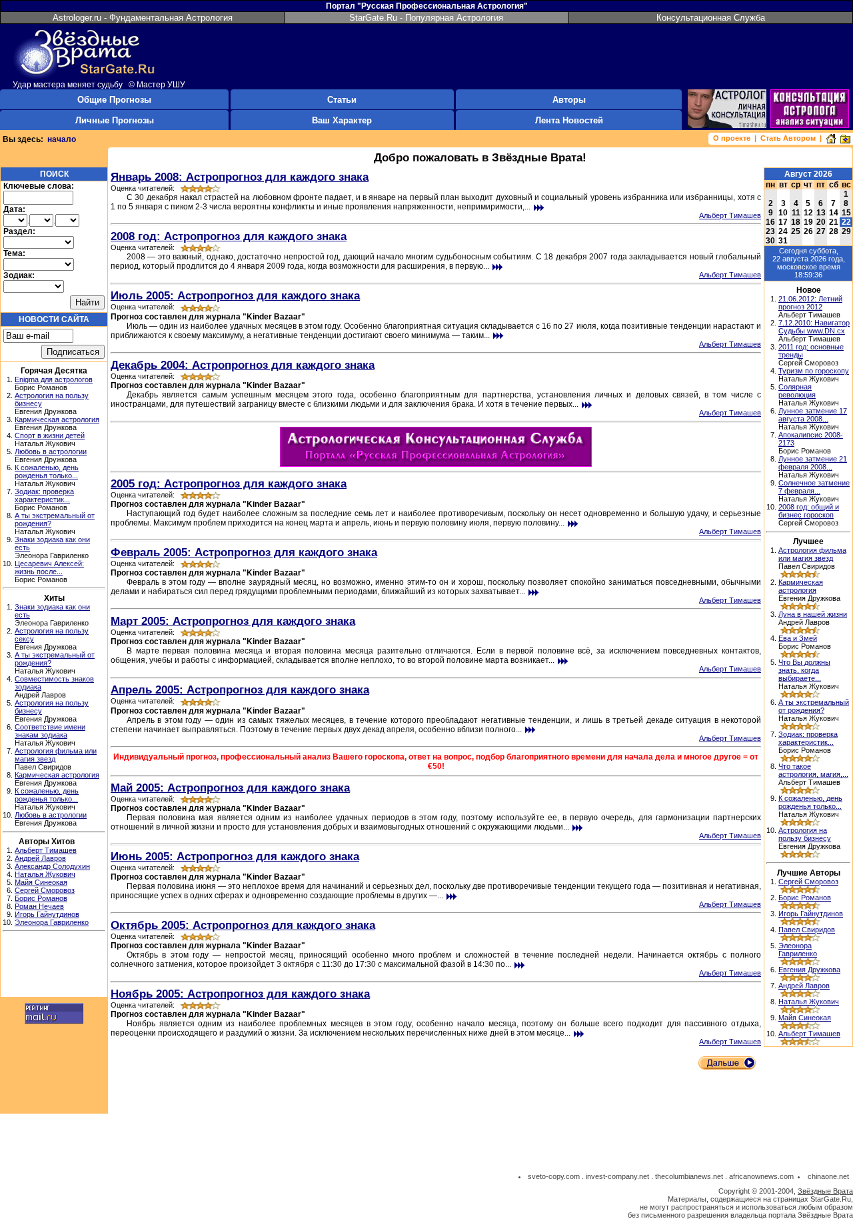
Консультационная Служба (710, 18)
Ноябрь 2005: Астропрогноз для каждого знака (240, 993)
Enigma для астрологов (54, 379)
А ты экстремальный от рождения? (813, 706)
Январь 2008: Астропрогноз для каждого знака (240, 176)
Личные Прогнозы (114, 120)
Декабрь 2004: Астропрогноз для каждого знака (243, 364)
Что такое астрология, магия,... (813, 770)
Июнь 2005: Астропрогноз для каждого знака (235, 856)
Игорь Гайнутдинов (47, 914)
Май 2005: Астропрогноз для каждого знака (230, 787)
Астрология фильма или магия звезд (812, 554)
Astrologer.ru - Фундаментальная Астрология (143, 18)
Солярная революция (797, 391)
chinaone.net (828, 1176)
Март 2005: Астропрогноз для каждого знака (233, 621)
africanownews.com (761, 1176)
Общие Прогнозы (114, 100)
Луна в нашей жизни (812, 614)
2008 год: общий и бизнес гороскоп (808, 511)
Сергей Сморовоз (45, 890)
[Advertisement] (54, 966)
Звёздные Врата (825, 1191)
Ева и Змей (797, 638)
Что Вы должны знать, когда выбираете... (804, 670)
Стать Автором (788, 138)
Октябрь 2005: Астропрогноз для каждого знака (243, 925)
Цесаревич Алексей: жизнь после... (49, 567)
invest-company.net (617, 1176)
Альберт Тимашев (46, 850)
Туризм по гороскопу (813, 371)
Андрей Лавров (40, 858)
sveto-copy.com (554, 1176)
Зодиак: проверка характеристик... (44, 495)
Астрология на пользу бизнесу (804, 834)
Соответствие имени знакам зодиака (50, 731)
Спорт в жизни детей (50, 435)
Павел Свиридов (806, 930)
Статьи (342, 100)
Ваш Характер (342, 120)
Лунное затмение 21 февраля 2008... (812, 463)
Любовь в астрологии (51, 451)
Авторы (569, 100)
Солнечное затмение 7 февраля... (814, 487)
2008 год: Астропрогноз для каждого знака (229, 236)
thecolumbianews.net (689, 1176)
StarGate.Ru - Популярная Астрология (426, 18)
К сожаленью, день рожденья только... (47, 471)
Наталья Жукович (45, 874)
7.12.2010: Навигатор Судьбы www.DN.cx (814, 327)
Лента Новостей (569, 120)
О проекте (731, 138)
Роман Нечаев (39, 906)
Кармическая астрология (57, 419)
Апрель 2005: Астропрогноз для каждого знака (240, 689)
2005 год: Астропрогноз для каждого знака (229, 483)
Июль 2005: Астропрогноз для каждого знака (235, 295)
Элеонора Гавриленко (52, 922)
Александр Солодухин (52, 866)
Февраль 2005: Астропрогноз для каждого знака (244, 552)
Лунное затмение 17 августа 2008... (812, 415)
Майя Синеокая (41, 882)
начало (61, 139)
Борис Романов (41, 898)
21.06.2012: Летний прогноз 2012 (810, 303)
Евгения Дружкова (809, 970)
